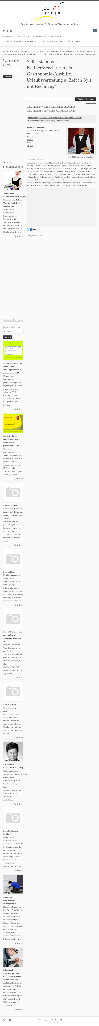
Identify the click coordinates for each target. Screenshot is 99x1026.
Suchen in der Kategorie (11, 327)
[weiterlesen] (18, 236)
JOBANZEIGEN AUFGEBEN (16, 36)
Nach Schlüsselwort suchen (13, 320)
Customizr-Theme (55, 1023)
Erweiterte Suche (91, 103)
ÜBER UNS (73, 41)
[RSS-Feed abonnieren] (5, 31)
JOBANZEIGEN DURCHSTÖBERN (20, 41)
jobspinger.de (46, 1020)
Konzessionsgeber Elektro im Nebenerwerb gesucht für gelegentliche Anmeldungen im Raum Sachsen (13, 512)
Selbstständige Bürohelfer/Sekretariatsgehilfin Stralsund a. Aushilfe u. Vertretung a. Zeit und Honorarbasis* (15, 200)
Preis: (29, 142)
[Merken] (34, 229)
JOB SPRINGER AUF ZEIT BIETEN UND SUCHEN (28, 51)
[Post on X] (28, 229)
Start (4, 51)
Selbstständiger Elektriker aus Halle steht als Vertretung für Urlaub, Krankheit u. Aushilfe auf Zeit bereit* (12, 976)
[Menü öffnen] (95, 31)
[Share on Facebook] (31, 229)
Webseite (30, 140)
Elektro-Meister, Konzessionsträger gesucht (10, 708)
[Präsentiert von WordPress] (61, 1019)
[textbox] (14, 331)
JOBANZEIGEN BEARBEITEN (47, 36)
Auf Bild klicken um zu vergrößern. (81, 157)
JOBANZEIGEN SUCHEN (52, 41)
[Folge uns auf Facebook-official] (8, 31)
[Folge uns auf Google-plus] (12, 31)
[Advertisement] (13, 119)
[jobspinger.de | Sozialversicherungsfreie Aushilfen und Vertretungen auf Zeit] (49, 11)
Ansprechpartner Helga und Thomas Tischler (43, 131)
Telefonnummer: (33, 133)
